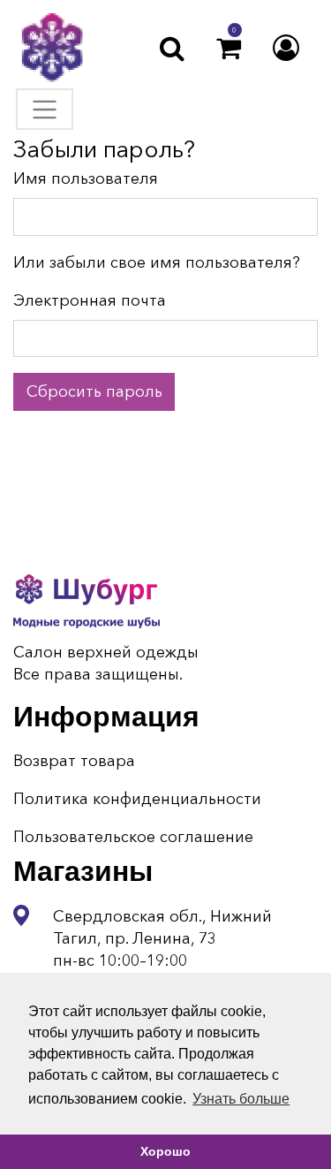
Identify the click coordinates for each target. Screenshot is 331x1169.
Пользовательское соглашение (133, 836)
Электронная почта (89, 300)
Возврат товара (74, 760)
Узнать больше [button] (241, 1098)
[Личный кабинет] (286, 48)
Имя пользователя (85, 178)
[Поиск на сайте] (172, 48)
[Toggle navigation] (44, 109)
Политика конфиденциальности (137, 798)
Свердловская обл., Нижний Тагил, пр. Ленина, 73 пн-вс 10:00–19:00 (162, 938)
